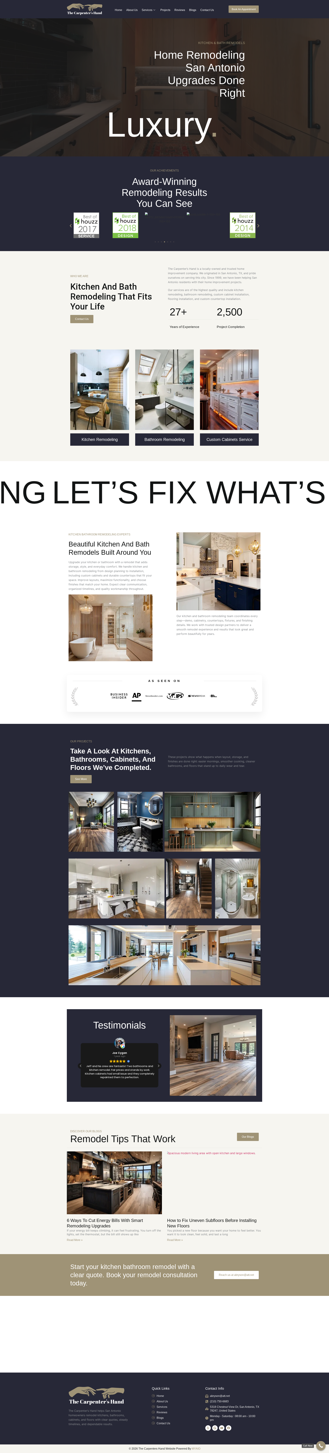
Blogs (192, 10)
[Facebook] (228, 1428)
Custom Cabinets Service (229, 439)
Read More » (75, 1240)
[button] (71, 226)
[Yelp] (208, 1428)
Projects (165, 10)
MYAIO (196, 1448)
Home (118, 10)
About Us (132, 10)
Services (147, 10)
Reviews (179, 10)
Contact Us (207, 10)
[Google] (215, 1428)
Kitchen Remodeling (100, 439)
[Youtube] (221, 1428)
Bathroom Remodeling (164, 439)
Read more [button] (119, 1082)
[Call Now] (321, 1445)
